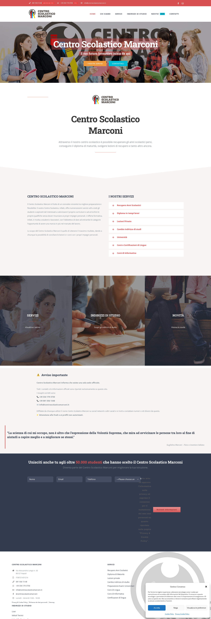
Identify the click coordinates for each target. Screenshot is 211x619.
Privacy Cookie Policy (182, 614)
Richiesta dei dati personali (38, 602)
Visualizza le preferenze (196, 608)
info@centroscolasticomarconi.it (29, 590)
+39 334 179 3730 (23, 586)
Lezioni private (113, 578)
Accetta (157, 608)
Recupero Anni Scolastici (117, 570)
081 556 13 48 (21, 582)
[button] (206, 586)
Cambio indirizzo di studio (118, 582)
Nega (176, 608)
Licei (14, 611)
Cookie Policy (169, 614)
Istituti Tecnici (17, 615)
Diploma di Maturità (115, 574)
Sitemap (51, 602)
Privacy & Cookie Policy (19, 602)
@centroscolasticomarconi (26, 594)
